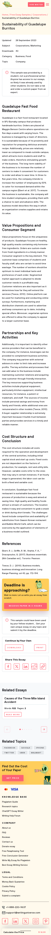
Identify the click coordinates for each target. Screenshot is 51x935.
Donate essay (8, 846)
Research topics (10, 806)
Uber (22, 753)
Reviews (6, 837)
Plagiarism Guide (10, 802)
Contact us (7, 842)
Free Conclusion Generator (15, 856)
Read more (13, 714)
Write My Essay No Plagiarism (16, 860)
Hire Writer (36, 5)
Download (14, 647)
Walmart (36, 753)
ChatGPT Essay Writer (13, 811)
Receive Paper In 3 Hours (25, 606)
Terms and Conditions (12, 877)
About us (6, 828)
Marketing (35, 45)
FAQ (4, 832)
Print (40, 647)
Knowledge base (14, 797)
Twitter (9, 753)
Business (20, 56)
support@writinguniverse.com (23, 912)
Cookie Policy (8, 886)
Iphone (40, 748)
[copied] (43, 666)
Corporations (22, 45)
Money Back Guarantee (13, 882)
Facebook (9, 748)
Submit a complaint (11, 895)
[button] (20, 729)
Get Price (12, 778)
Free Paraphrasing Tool (13, 851)
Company (20, 61)
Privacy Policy (8, 891)
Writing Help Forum (11, 816)
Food (28, 56)
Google (25, 748)
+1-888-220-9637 (16, 907)
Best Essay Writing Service (15, 865)
